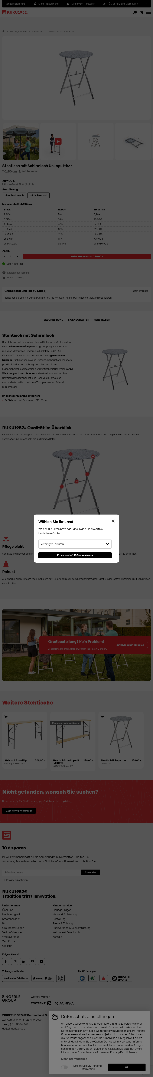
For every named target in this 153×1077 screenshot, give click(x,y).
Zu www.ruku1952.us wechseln (75, 555)
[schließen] (113, 521)
